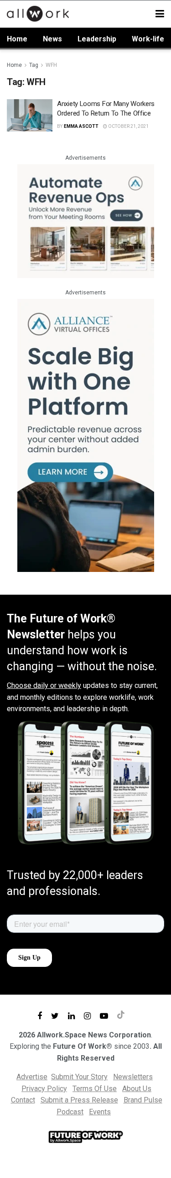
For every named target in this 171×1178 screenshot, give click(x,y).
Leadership (97, 39)
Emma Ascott (81, 126)
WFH (51, 65)
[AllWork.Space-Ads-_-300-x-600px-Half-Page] (85, 434)
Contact (23, 1100)
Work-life (148, 39)
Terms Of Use (95, 1088)
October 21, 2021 (128, 126)
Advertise (31, 1076)
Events (100, 1111)
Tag (33, 65)
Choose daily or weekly (44, 685)
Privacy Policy (44, 1088)
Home (17, 39)
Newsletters (133, 1076)
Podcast (70, 1111)
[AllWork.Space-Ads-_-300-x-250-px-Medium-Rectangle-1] (85, 220)
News (52, 39)
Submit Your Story (79, 1076)
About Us (136, 1088)
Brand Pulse (143, 1100)
